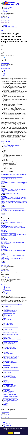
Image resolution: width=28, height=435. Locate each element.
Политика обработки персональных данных (11, 304)
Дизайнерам (6, 9)
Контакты (5, 11)
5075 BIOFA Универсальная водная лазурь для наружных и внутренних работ (13, 235)
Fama (2, 30)
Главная (5, 25)
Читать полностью (5, 141)
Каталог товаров (7, 7)
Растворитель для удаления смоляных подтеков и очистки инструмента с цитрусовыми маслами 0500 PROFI (14, 202)
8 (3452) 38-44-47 (5, 20)
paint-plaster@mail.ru (5, 68)
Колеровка (6, 8)
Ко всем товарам (5, 22)
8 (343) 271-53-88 (5, 17)
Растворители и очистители (10, 27)
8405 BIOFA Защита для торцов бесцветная (13, 227)
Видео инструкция (8, 146)
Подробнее (3, 181)
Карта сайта (3, 284)
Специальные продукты (9, 26)
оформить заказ (4, 65)
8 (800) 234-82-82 (5, 15)
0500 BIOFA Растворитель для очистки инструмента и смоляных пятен (11, 177)
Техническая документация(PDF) (11, 145)
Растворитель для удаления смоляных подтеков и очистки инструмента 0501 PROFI (14, 192)
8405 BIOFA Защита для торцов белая (11, 222)
